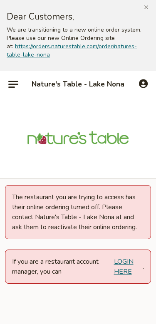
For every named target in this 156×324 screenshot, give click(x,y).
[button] (146, 7)
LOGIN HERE (124, 266)
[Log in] (143, 84)
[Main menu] (13, 84)
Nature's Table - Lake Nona (78, 84)
